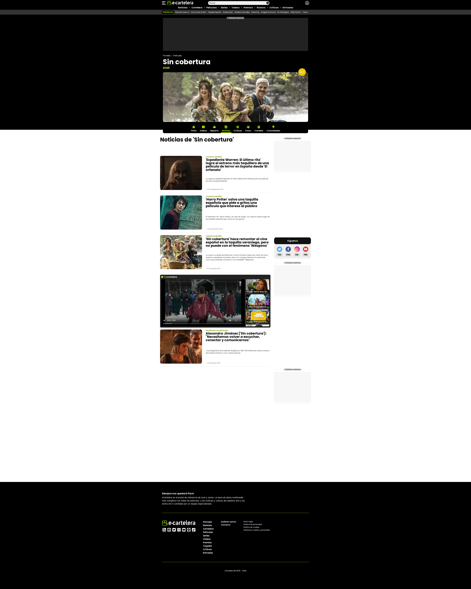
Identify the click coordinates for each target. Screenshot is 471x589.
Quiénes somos (228, 521)
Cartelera (196, 7)
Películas (211, 7)
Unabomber (228, 12)
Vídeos (236, 7)
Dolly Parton (296, 12)
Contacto (225, 525)
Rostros (261, 7)
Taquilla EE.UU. (308, 12)
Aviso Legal (248, 521)
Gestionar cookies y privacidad (256, 530)
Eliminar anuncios (236, 18)
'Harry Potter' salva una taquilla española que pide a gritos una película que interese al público (232, 202)
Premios (248, 7)
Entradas (288, 7)
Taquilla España (214, 12)
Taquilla (207, 545)
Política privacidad (252, 524)
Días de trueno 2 (182, 12)
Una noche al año (198, 12)
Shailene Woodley (242, 12)
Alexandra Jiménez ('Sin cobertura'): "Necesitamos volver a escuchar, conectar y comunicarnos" (236, 336)
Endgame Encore (268, 12)
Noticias (182, 7)
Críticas (274, 7)
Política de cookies (251, 527)
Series (224, 7)
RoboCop (255, 12)
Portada (166, 55)
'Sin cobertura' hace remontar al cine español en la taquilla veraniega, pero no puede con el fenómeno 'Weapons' (237, 242)
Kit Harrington (283, 12)
